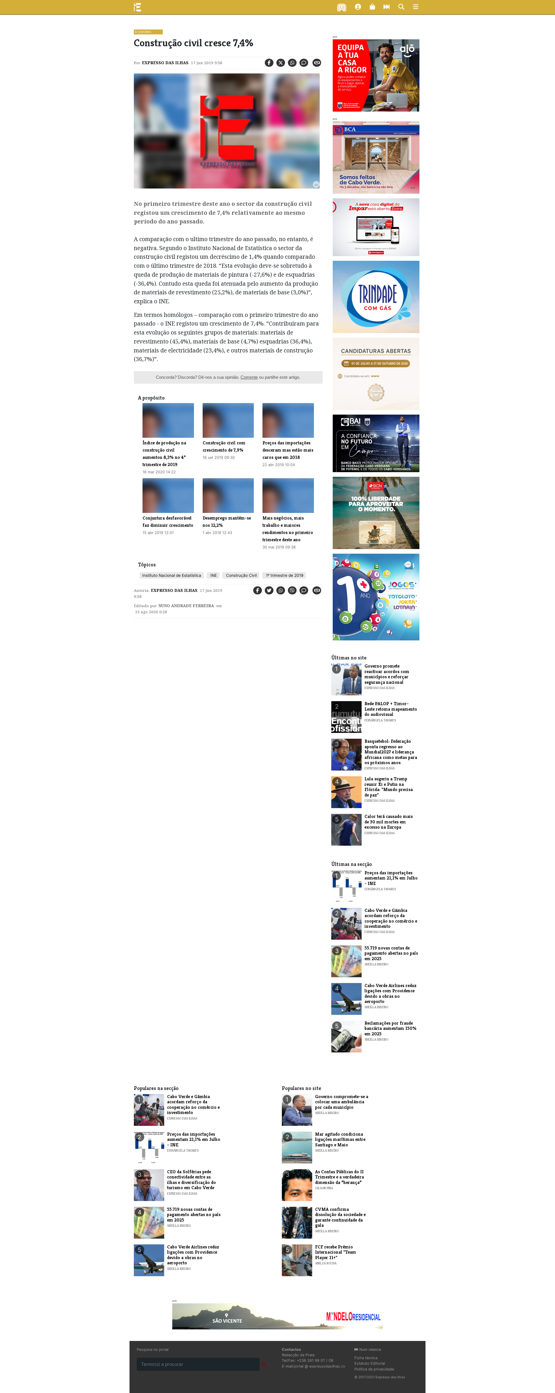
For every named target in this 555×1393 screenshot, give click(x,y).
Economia (143, 32)
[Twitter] (280, 63)
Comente (249, 377)
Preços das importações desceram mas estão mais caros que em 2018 (287, 450)
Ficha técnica (366, 1358)
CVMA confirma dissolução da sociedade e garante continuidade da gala (340, 1217)
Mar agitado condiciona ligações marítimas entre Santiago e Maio (340, 1139)
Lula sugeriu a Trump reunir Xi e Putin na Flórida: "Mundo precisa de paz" (389, 787)
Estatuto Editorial (369, 1363)
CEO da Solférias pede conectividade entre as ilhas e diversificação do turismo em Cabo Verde (191, 1180)
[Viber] (292, 590)
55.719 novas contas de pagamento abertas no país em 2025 (391, 953)
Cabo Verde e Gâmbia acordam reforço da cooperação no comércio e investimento (391, 918)
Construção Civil (241, 575)
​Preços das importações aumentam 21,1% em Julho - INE (391, 878)
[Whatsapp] (292, 63)
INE (213, 575)
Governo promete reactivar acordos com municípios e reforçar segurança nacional (387, 674)
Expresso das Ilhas (165, 62)
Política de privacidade (374, 1369)
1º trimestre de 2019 (284, 575)
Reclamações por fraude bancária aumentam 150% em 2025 (391, 1028)
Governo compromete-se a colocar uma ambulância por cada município (341, 1101)
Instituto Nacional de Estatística (171, 575)
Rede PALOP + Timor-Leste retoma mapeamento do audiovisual (391, 709)
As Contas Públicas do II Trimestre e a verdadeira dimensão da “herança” (339, 1177)
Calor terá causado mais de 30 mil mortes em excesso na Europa (389, 821)
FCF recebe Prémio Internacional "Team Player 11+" (335, 1252)
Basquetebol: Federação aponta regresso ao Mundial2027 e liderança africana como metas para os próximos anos (391, 752)
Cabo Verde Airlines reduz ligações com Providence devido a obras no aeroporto (391, 993)
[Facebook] (269, 63)
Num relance (369, 1349)
